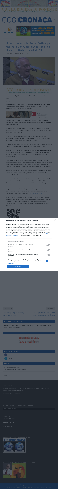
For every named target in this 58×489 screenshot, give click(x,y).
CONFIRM (18, 266)
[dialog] (29, 244)
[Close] (55, 220)
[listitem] (29, 241)
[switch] (48, 245)
